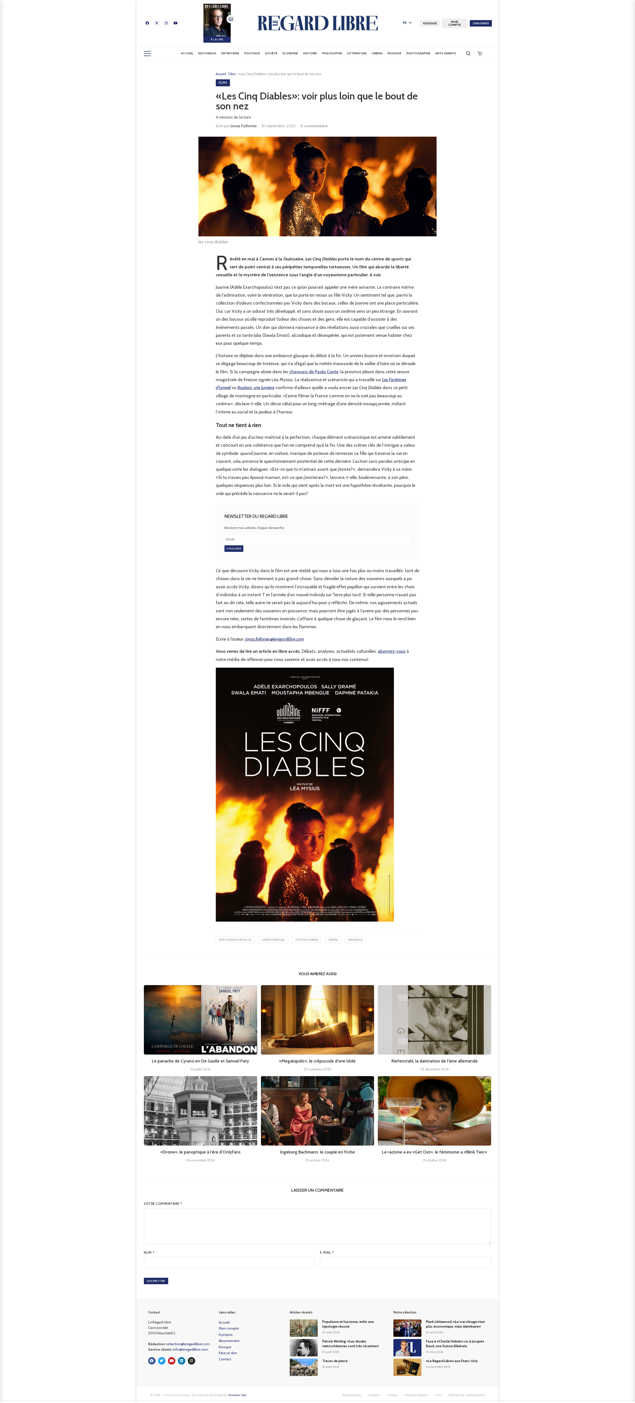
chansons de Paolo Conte (313, 371)
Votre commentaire (163, 1204)
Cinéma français (273, 939)
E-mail (327, 1252)
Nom (149, 1252)
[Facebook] (147, 23)
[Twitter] (161, 1361)
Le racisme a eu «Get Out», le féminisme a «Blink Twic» (434, 1152)
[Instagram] (166, 23)
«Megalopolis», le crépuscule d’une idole (317, 1061)
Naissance (355, 939)
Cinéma (377, 53)
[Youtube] (175, 23)
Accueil (187, 53)
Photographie (418, 53)
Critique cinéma (306, 939)
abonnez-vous (392, 651)
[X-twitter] (156, 23)
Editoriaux (207, 53)
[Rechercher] (468, 53)
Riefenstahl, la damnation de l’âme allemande (434, 1061)
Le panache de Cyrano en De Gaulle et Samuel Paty (200, 1061)
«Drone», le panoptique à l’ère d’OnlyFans (200, 1152)
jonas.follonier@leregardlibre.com (274, 639)
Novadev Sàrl (237, 1395)
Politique (252, 53)
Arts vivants (445, 53)
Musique (394, 53)
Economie (290, 53)
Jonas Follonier (244, 126)
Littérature (357, 53)
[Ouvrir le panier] (480, 54)
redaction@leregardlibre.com (188, 1344)
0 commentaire (314, 126)
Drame (333, 939)
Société (271, 53)
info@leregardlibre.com (190, 1349)
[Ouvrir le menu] (147, 53)
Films (232, 74)
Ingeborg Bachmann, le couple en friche (317, 1152)
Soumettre (156, 1281)
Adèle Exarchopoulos (235, 939)
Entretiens (230, 53)
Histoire (310, 53)
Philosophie (332, 53)
